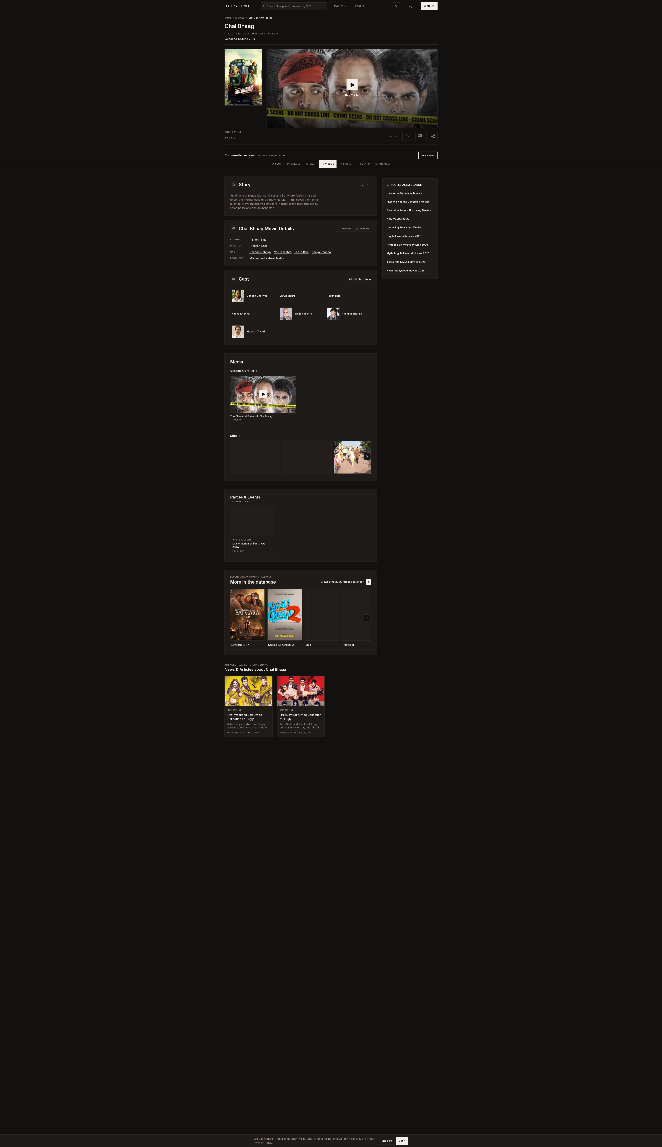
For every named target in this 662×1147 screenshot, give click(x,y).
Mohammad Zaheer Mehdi (266, 258)
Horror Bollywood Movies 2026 (406, 270)
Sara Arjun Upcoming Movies (404, 193)
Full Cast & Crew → (359, 278)
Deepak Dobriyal (260, 252)
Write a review (428, 155)
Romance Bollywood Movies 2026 (407, 244)
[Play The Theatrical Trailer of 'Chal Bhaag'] (263, 394)
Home (228, 18)
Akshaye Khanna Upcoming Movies (408, 201)
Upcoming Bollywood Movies (404, 227)
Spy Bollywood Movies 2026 (404, 236)
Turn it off (386, 1140)
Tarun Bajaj (301, 252)
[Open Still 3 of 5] (358, 457)
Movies (240, 18)
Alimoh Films (257, 239)
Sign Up (429, 6)
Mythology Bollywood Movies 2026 (408, 253)
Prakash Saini (258, 246)
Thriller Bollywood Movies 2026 (406, 261)
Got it (402, 1140)
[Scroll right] (367, 456)
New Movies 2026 (398, 218)
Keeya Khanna (321, 252)
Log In (411, 6)
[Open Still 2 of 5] (307, 457)
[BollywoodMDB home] (237, 6)
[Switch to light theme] (396, 6)
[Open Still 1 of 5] (255, 457)
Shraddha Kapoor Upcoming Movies (409, 210)
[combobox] (296, 6)
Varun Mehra (283, 252)
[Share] (433, 136)
